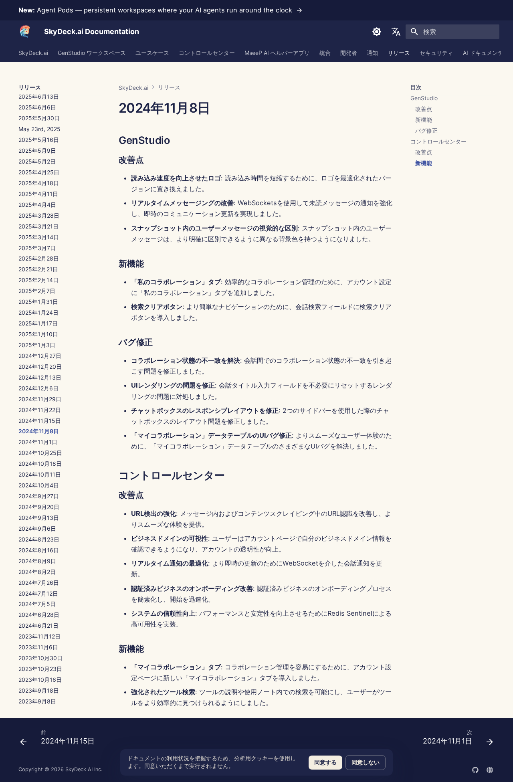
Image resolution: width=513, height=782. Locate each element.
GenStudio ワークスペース (92, 52)
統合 (325, 52)
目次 (416, 87)
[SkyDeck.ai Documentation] (24, 31)
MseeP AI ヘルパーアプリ (277, 52)
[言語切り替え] (396, 32)
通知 (372, 52)
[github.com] (475, 769)
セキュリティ (436, 52)
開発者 (348, 52)
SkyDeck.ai (33, 52)
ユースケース (152, 52)
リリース (399, 52)
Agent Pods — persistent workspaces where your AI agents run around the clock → (160, 10)
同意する (325, 762)
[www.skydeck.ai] (489, 769)
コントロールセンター (207, 52)
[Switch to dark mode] (377, 32)
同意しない (365, 762)
